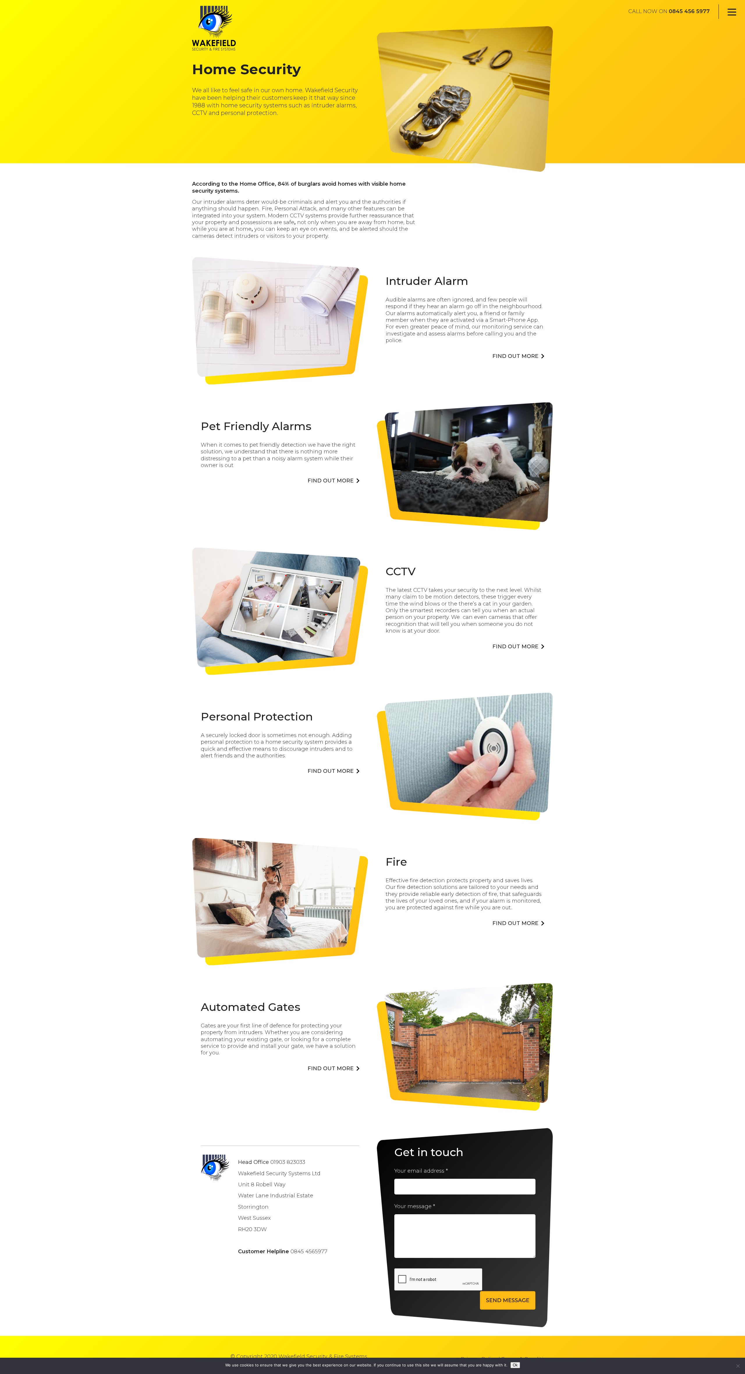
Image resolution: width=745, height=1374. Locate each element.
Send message (507, 1300)
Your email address (421, 1171)
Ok (515, 1365)
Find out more (515, 356)
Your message (414, 1206)
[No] (738, 1366)
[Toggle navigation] (732, 11)
